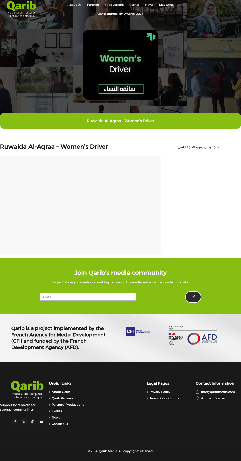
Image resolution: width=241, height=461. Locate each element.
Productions (114, 5)
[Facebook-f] (15, 421)
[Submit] (193, 297)
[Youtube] (41, 421)
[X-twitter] (23, 421)
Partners (93, 5)
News (149, 5)
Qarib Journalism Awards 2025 (120, 14)
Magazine (166, 5)
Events (134, 5)
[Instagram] (32, 421)
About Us (74, 5)
